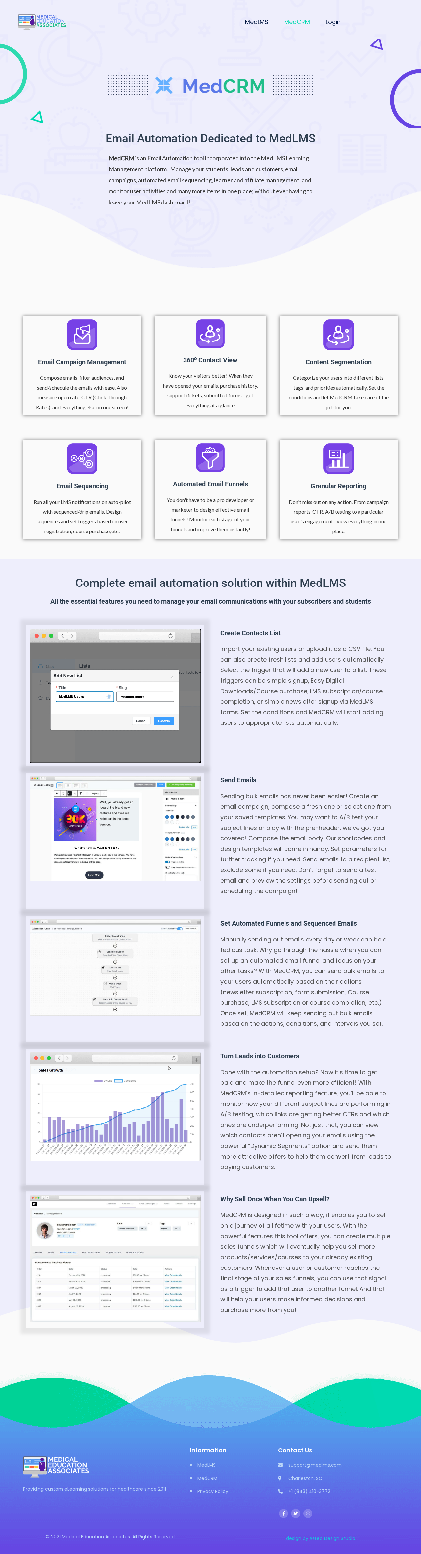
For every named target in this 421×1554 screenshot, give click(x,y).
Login (333, 22)
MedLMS (256, 22)
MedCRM (297, 22)
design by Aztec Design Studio (320, 1538)
